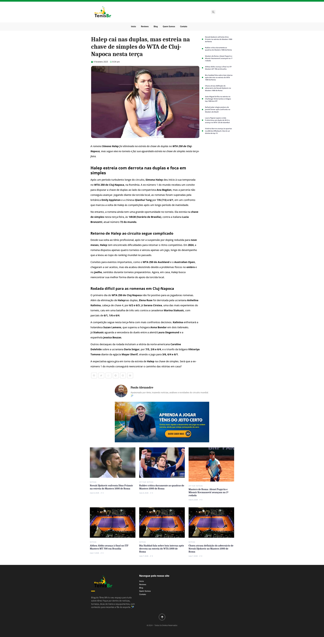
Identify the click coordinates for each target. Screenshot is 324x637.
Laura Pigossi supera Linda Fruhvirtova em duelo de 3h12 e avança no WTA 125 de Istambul (217, 120)
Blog (156, 26)
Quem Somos (169, 26)
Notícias (93, 482)
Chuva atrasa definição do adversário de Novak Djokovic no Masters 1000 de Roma (218, 88)
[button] (213, 12)
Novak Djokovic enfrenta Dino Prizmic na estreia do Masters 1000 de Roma (218, 39)
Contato (183, 26)
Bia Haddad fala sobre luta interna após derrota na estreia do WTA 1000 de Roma (218, 77)
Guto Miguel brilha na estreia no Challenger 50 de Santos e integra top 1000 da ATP (218, 98)
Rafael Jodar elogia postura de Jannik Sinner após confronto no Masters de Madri (217, 109)
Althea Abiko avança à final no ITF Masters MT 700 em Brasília (218, 68)
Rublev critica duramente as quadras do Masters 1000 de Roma (218, 48)
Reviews (145, 26)
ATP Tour (142, 482)
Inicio (133, 26)
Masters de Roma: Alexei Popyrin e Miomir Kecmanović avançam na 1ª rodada (218, 58)
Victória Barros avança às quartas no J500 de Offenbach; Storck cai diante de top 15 (218, 130)
